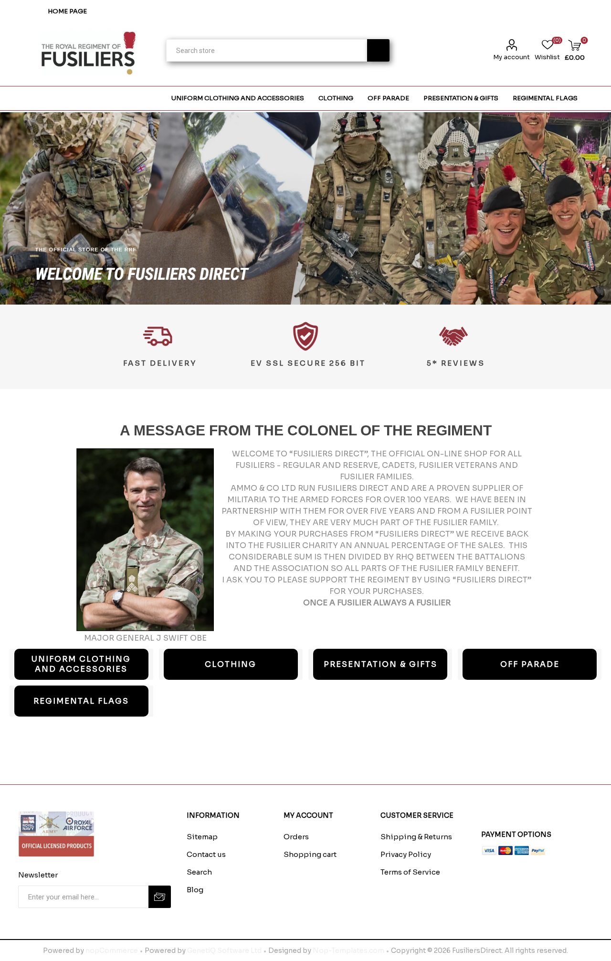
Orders (296, 836)
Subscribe (159, 897)
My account (511, 57)
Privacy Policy (405, 854)
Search (378, 50)
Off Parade (529, 664)
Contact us (206, 854)
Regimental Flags (81, 701)
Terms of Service (410, 872)
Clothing (230, 664)
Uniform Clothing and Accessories (81, 664)
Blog (195, 889)
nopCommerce (111, 950)
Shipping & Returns (416, 836)
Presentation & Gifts (380, 664)
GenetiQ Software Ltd (224, 950)
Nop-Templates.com (348, 950)
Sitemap (202, 836)
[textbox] (266, 50)
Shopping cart (310, 854)
